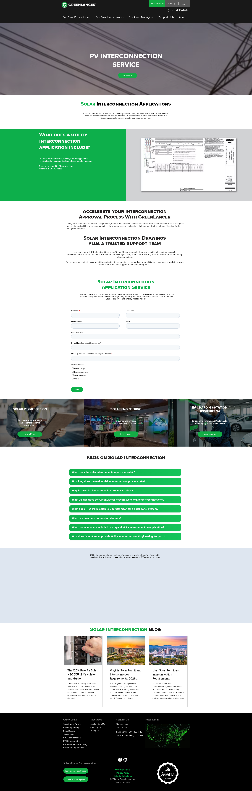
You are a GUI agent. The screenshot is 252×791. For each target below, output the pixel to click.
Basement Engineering (73, 748)
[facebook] (120, 760)
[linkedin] (125, 760)
